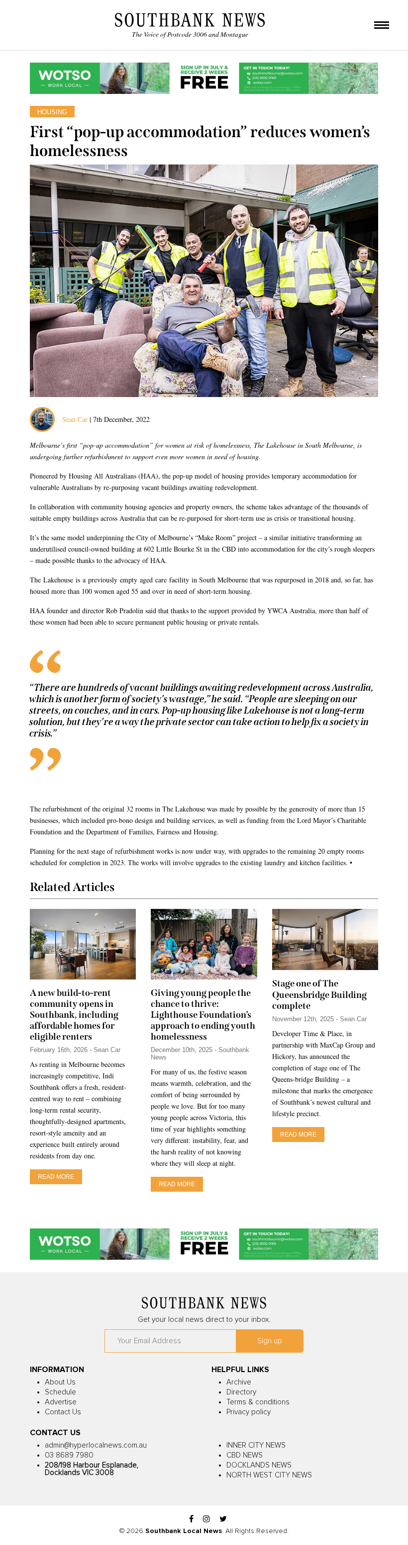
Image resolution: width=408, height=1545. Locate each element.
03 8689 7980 (69, 1455)
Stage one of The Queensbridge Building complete (319, 994)
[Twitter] (223, 1519)
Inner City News (256, 1445)
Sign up (269, 1341)
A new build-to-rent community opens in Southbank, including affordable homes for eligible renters (74, 1014)
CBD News (244, 1455)
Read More (56, 1176)
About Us (60, 1382)
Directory (241, 1392)
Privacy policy (248, 1412)
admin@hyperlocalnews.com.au (96, 1445)
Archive (238, 1382)
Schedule (60, 1392)
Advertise (61, 1402)
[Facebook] (191, 1519)
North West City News (269, 1475)
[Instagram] (206, 1519)
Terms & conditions (258, 1402)
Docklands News (259, 1465)
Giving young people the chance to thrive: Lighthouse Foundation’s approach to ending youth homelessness (203, 1014)
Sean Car (75, 419)
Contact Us (63, 1412)
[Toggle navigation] (382, 26)
